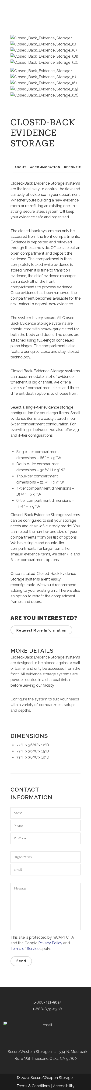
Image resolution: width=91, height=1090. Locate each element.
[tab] (20, 167)
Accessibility (63, 1086)
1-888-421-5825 (47, 1002)
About (20, 167)
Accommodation (45, 167)
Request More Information (41, 630)
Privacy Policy (50, 943)
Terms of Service (24, 948)
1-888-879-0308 (47, 1009)
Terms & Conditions (33, 1086)
